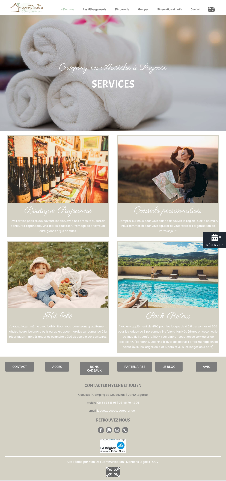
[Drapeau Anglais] (211, 8)
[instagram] (109, 430)
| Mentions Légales (137, 462)
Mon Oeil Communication (106, 462)
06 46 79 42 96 (129, 403)
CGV (155, 462)
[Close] (220, 236)
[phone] (125, 430)
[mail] (117, 430)
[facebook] (101, 430)
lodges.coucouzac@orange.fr (117, 411)
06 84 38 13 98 (107, 403)
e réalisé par (79, 462)
